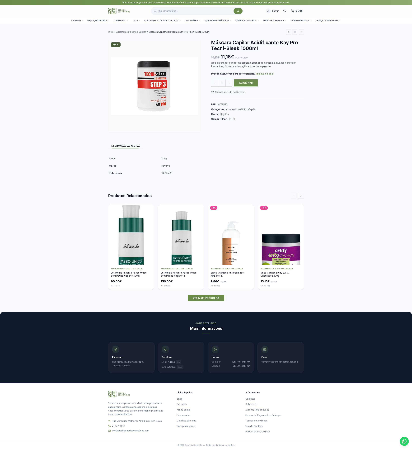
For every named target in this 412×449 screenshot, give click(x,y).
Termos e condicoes (256, 420)
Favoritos (182, 404)
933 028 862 (172, 366)
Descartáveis (191, 20)
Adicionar (246, 82)
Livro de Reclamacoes (257, 409)
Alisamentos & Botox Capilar (131, 31)
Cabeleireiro (120, 20)
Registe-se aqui (265, 73)
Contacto (250, 398)
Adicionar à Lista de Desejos (230, 92)
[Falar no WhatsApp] (404, 441)
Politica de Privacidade (257, 431)
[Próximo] (301, 196)
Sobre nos (251, 404)
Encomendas (184, 415)
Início (111, 31)
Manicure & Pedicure (273, 20)
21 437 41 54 (171, 362)
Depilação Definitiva (97, 20)
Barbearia (76, 20)
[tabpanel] (206, 166)
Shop (180, 398)
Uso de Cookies (254, 426)
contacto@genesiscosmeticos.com (130, 430)
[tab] (125, 145)
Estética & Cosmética (246, 20)
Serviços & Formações (327, 20)
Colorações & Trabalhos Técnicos (161, 20)
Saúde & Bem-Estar (299, 20)
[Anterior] (294, 196)
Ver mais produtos (206, 298)
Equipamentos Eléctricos (217, 20)
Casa (135, 20)
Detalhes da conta (186, 420)
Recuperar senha (186, 426)
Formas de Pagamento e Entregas (263, 415)
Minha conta (183, 409)
